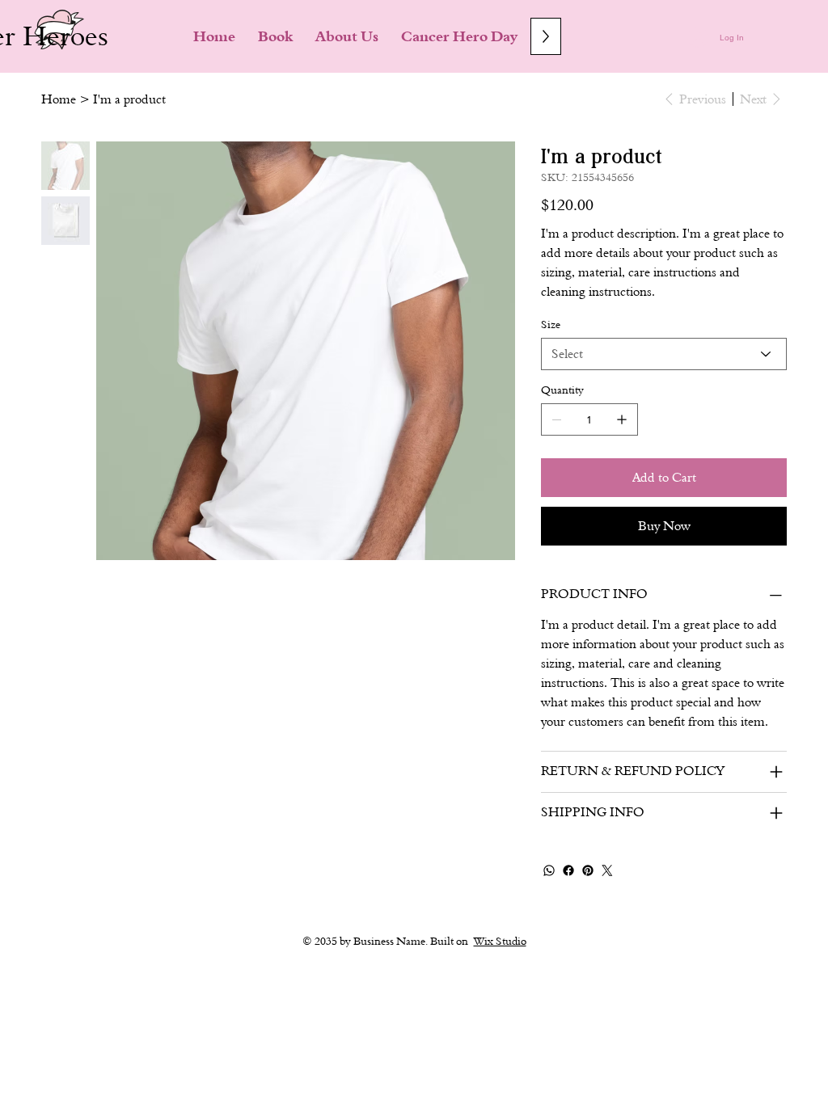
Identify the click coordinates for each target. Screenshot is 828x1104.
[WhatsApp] (549, 870)
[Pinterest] (588, 870)
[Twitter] (607, 870)
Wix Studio (500, 941)
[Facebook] (568, 870)
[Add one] (622, 419)
